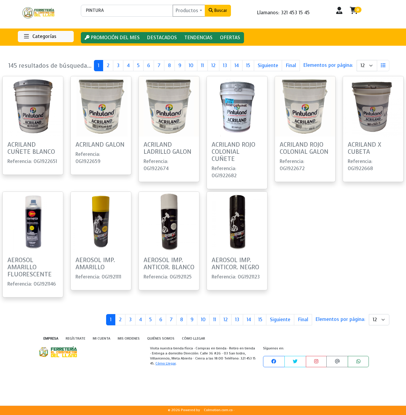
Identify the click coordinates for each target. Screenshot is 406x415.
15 (248, 65)
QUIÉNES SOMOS (160, 338)
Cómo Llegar (165, 363)
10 (191, 65)
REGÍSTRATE (75, 338)
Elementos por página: (328, 65)
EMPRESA (50, 338)
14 (237, 65)
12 (213, 65)
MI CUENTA (101, 338)
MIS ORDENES (129, 338)
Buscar (220, 10)
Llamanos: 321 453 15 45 (283, 12)
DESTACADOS (162, 37)
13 (225, 65)
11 (202, 65)
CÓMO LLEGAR (193, 338)
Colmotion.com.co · (219, 410)
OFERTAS (230, 37)
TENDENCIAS (198, 37)
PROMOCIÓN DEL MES (114, 37)
